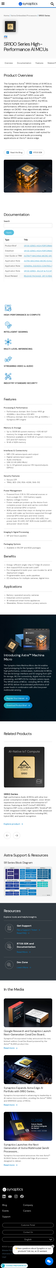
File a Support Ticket (27, 929)
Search (7, 221)
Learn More (22, 967)
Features (39, 63)
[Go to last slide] (7, 836)
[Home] (28, 3)
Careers (27, 1210)
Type (7, 239)
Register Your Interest (15, 698)
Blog (4, 1205)
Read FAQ (22, 933)
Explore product (12, 824)
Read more (9, 1048)
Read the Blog (16, 152)
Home (6, 15)
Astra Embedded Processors (24, 15)
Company (28, 1205)
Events (5, 1210)
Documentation (24, 63)
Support (6, 1216)
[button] (14, 1265)
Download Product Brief (17, 705)
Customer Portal (28, 1225)
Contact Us (28, 1232)
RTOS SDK (37, 152)
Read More (22, 952)
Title (26, 239)
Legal (4, 1257)
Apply (9, 232)
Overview (9, 63)
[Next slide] (16, 836)
